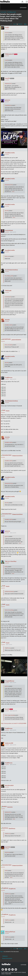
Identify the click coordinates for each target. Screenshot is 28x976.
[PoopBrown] (4, 888)
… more (12, 191)
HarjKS (7, 27)
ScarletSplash (9, 230)
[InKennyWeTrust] (2, 932)
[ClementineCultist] (6, 455)
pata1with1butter (16, 339)
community (23, 964)
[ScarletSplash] (2, 231)
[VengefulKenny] (2, 681)
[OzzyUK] (2, 79)
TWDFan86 (8, 290)
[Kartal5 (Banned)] (2, 710)
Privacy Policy (8, 973)
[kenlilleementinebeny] (2, 271)
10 (19, 24)
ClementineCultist (9, 184)
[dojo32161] (2, 847)
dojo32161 (7, 847)
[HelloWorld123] (2, 786)
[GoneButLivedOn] (2, 154)
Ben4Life (10, 807)
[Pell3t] (3, 410)
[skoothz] (2, 320)
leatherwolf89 (9, 743)
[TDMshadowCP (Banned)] (2, 55)
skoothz (6, 210)
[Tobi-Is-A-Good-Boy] (2, 562)
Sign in (2, 951)
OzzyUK (6, 32)
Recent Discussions (7, 958)
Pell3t (7, 411)
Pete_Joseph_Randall (9, 715)
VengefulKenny (8, 105)
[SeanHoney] (4, 828)
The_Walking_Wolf (9, 275)
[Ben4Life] (4, 806)
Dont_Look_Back (8, 344)
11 (21, 24)
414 (25, 24)
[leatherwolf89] (2, 744)
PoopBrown (12, 888)
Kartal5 (7, 709)
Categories (23, 7)
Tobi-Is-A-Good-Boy (10, 561)
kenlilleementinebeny (11, 269)
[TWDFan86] (2, 292)
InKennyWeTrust (10, 931)
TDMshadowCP (9, 54)
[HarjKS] (2, 28)
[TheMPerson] (2, 378)
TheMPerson (8, 377)
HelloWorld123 (9, 785)
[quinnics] (2, 100)
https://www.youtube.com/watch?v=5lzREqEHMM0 (13, 723)
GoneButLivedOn (10, 152)
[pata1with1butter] (6, 339)
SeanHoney (12, 828)
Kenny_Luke (7, 256)
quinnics (7, 100)
